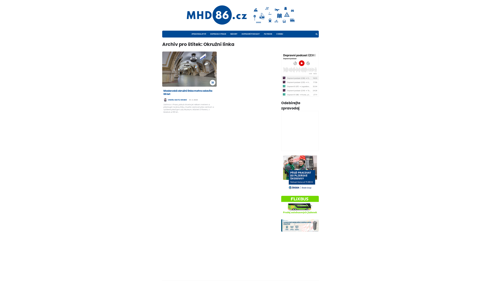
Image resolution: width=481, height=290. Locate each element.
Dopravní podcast (251, 34)
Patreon (268, 34)
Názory (233, 34)
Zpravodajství (199, 34)
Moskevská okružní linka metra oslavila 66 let (187, 92)
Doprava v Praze (218, 34)
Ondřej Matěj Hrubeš (177, 100)
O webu (279, 34)
